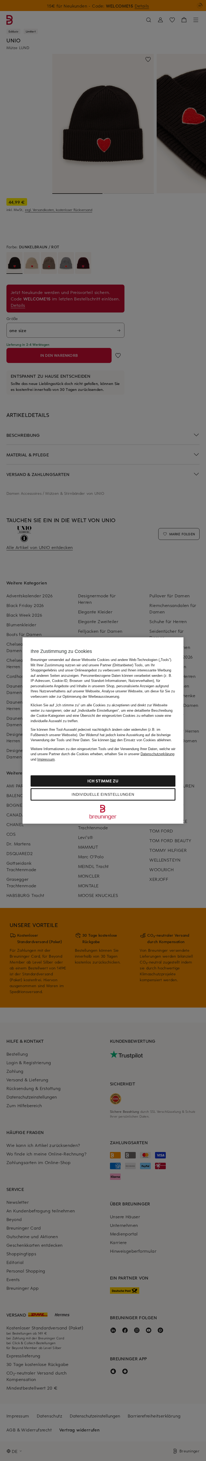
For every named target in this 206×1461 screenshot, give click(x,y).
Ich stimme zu (102, 780)
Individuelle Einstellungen (103, 794)
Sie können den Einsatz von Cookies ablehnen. (132, 740)
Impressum (46, 759)
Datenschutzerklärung (157, 754)
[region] (103, 730)
